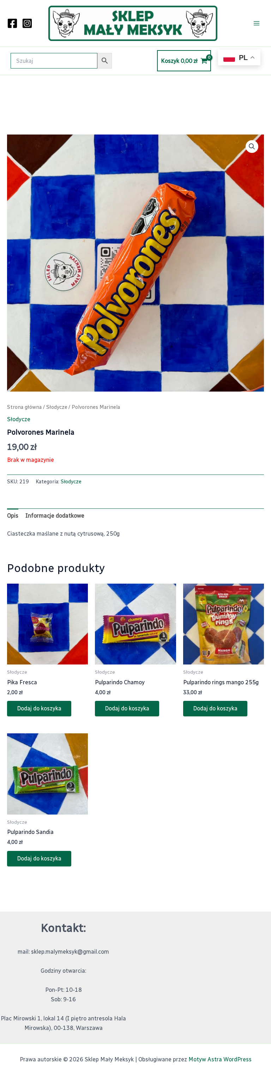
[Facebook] (12, 23)
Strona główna (24, 407)
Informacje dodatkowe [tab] (54, 515)
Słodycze (56, 407)
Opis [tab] (12, 515)
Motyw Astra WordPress (220, 1059)
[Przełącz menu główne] (256, 23)
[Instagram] (27, 23)
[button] (252, 146)
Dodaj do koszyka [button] (39, 708)
